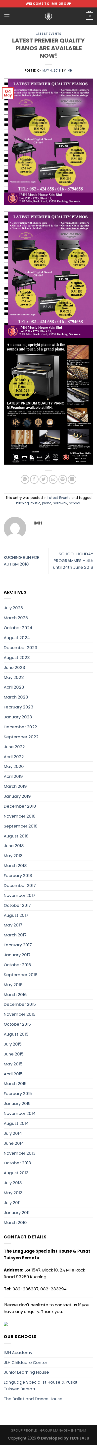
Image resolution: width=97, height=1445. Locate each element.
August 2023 (17, 657)
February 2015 (18, 1093)
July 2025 (13, 608)
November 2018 (20, 816)
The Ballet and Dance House (33, 1399)
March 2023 (16, 697)
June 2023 (14, 667)
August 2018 (16, 836)
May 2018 (13, 856)
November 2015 (19, 1014)
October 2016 (17, 965)
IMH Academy (18, 1353)
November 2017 (19, 895)
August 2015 (16, 1034)
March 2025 (16, 618)
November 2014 (20, 1113)
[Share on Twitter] (44, 479)
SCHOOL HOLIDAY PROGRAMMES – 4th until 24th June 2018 (73, 560)
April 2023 (14, 687)
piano (46, 503)
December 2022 (20, 727)
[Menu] (7, 16)
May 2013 (13, 1193)
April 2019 (13, 776)
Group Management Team (63, 1430)
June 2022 (14, 747)
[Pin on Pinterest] (62, 479)
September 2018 (21, 826)
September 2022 (21, 737)
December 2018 (20, 806)
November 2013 (20, 1153)
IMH (69, 71)
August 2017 (16, 915)
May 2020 (14, 766)
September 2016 (21, 975)
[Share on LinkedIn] (72, 479)
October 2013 (17, 1163)
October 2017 (17, 905)
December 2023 (20, 648)
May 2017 (13, 925)
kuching (22, 503)
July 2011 (12, 1203)
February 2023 (18, 707)
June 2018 (14, 846)
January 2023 (18, 717)
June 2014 (14, 1143)
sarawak (60, 503)
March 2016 (15, 995)
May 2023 (14, 677)
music (35, 503)
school (74, 503)
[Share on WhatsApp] (25, 479)
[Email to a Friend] (53, 479)
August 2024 (17, 638)
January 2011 (16, 1213)
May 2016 (13, 985)
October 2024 (18, 628)
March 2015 (15, 1084)
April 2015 (13, 1074)
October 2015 (17, 1024)
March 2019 (15, 786)
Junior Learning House (26, 1372)
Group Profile (24, 1430)
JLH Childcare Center (25, 1362)
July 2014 (13, 1133)
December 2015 (20, 1004)
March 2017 (15, 935)
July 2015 (13, 1044)
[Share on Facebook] (34, 479)
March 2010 (15, 1223)
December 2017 (20, 885)
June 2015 (14, 1054)
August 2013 (16, 1173)
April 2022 (14, 757)
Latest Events (48, 34)
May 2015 (13, 1064)
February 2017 (18, 945)
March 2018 (15, 866)
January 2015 (17, 1103)
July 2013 (13, 1183)
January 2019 (17, 796)
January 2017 (17, 955)
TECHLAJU (79, 1438)
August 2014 (16, 1123)
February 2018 (18, 875)
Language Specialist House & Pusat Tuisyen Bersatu (41, 1385)
